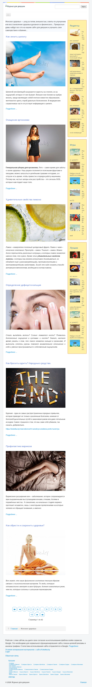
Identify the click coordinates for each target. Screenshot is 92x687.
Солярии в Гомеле (52, 664)
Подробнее (73, 646)
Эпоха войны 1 (83, 183)
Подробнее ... (11, 108)
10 (32, 614)
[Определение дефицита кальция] (35, 309)
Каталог (12, 660)
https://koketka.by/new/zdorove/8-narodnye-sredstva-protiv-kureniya (32, 429)
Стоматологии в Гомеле (31, 669)
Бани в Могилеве (65, 674)
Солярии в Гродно (64, 664)
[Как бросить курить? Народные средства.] (35, 387)
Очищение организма (17, 120)
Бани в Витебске (44, 674)
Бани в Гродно (54, 674)
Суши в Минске (13, 672)
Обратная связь (12, 656)
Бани (10, 673)
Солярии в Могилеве (77, 664)
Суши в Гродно (56, 672)
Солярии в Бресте (26, 664)
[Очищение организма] (35, 143)
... (42, 609)
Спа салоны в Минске (15, 667)
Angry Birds (83, 219)
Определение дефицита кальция (23, 285)
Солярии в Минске (14, 664)
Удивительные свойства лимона (23, 199)
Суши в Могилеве (68, 672)
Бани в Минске (23, 674)
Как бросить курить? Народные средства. (28, 363)
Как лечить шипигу (16, 36)
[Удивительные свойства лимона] (35, 222)
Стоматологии (13, 668)
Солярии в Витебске (39, 664)
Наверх (83, 682)
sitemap (12, 677)
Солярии (11, 663)
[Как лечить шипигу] (35, 63)
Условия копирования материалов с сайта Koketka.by (27, 650)
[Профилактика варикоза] (35, 470)
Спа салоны (12, 665)
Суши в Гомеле (46, 672)
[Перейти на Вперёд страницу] (37, 614)
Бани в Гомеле (13, 674)
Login (7, 652)
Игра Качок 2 (83, 208)
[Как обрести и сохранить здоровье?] (35, 552)
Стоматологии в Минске (16, 669)
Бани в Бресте (33, 674)
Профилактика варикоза (19, 446)
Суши (10, 670)
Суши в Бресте (24, 672)
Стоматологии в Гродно (46, 669)
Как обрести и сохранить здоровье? (25, 525)
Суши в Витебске (35, 672)
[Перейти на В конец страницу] (42, 614)
